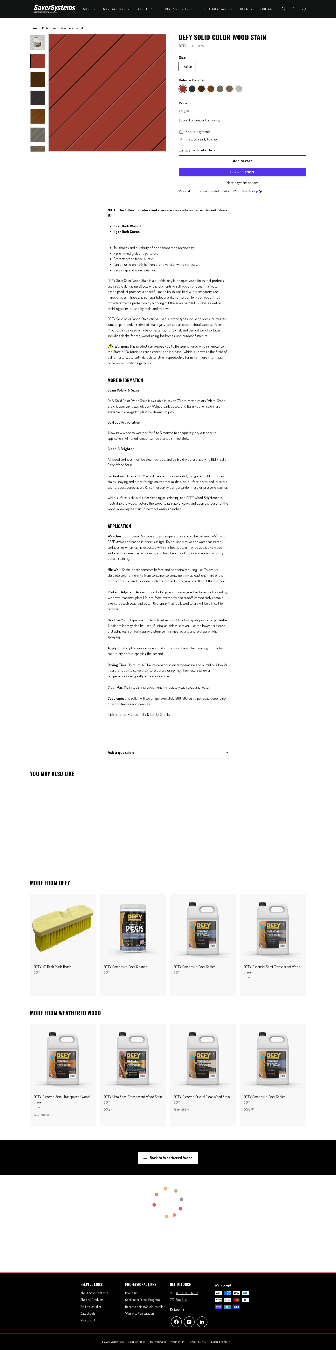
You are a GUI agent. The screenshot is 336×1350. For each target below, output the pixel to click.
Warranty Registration (139, 1313)
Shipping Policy (136, 1341)
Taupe (229, 89)
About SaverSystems (94, 1293)
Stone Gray (220, 89)
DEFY (183, 46)
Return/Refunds (157, 1341)
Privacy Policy (177, 1341)
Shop (88, 8)
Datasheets (88, 1313)
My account (87, 1320)
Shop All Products (92, 1300)
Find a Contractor (217, 8)
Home (34, 28)
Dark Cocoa (192, 89)
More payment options (243, 183)
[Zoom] (107, 92)
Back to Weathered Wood (170, 1157)
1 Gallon (187, 66)
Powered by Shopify (220, 1341)
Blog (244, 8)
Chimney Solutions (177, 8)
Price (183, 102)
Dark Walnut (201, 89)
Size (182, 57)
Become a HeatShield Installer (144, 1307)
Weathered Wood (72, 28)
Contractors (115, 8)
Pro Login (131, 1293)
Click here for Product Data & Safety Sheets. (139, 714)
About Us (145, 8)
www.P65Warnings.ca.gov (134, 363)
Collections (49, 28)
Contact (267, 8)
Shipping (184, 150)
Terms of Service (197, 1341)
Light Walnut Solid (211, 89)
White (239, 89)
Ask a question (121, 752)
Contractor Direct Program (142, 1300)
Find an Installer (90, 1307)
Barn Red (183, 89)
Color (192, 80)
